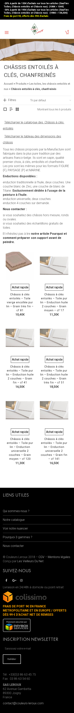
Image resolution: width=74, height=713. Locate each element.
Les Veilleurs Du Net (30, 561)
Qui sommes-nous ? (16, 511)
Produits (21, 83)
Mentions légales (59, 557)
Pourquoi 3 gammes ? (17, 537)
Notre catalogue (14, 520)
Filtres (12, 100)
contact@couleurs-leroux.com (23, 703)
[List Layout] (11, 109)
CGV (41, 557)
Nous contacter (13, 546)
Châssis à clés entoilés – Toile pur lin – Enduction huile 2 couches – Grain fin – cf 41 (20, 374)
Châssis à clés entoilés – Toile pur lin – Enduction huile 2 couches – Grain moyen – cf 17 (54, 302)
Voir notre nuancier (15, 528)
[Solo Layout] (5, 109)
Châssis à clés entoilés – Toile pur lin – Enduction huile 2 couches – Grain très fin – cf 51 (54, 374)
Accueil (8, 83)
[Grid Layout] (17, 109)
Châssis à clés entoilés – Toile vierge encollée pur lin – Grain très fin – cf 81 (20, 302)
